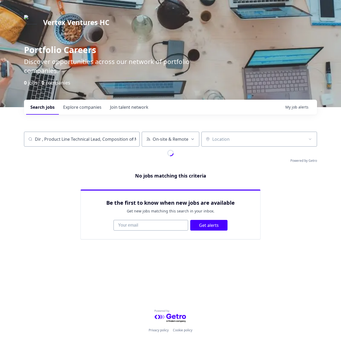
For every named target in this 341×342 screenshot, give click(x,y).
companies (82, 107)
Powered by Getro (303, 160)
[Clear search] (133, 139)
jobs (42, 107)
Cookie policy (182, 330)
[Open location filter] (310, 139)
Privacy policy (159, 330)
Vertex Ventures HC (76, 22)
